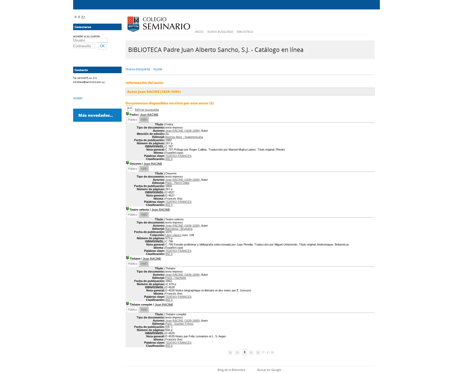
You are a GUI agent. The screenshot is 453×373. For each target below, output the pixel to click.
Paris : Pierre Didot (177, 182)
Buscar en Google (269, 370)
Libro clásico (173, 235)
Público (132, 119)
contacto (77, 97)
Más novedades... (95, 115)
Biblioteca (245, 32)
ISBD (144, 119)
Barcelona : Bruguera (178, 228)
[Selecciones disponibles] (130, 109)
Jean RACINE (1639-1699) (182, 130)
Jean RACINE (149, 114)
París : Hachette (175, 277)
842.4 (168, 159)
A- (75, 16)
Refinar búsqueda (147, 109)
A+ (83, 16)
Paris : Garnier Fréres (179, 323)
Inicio (199, 32)
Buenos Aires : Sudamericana (184, 136)
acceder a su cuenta (86, 36)
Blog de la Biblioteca (231, 370)
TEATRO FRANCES (178, 155)
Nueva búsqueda (220, 32)
